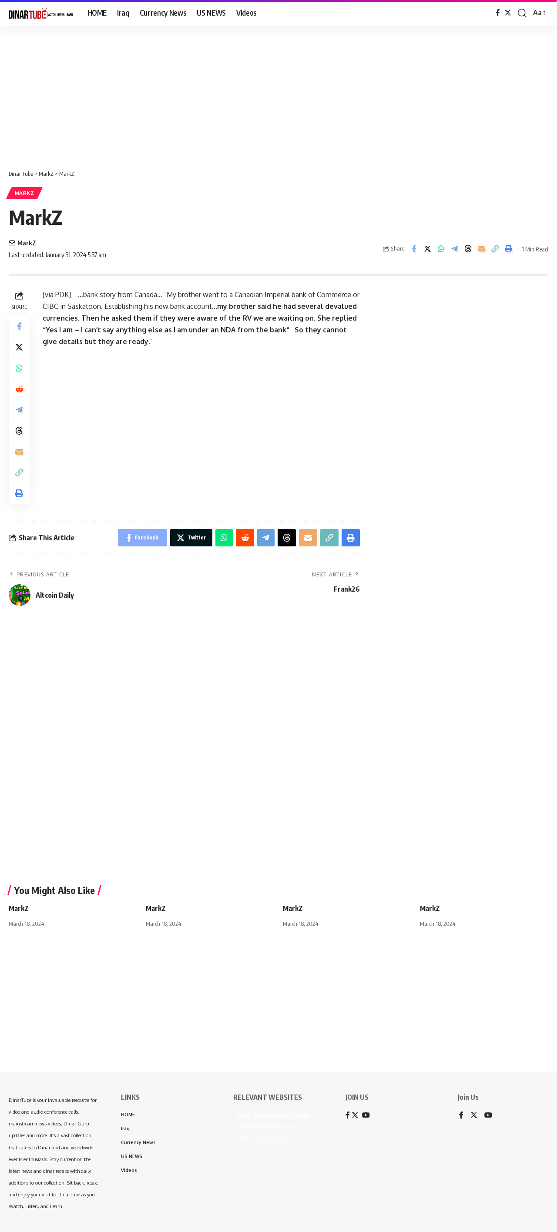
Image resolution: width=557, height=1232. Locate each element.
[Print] (508, 249)
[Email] (481, 249)
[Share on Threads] (468, 249)
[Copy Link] (495, 249)
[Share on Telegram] (454, 249)
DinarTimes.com (260, 1138)
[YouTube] (488, 1115)
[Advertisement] (270, 93)
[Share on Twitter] (427, 249)
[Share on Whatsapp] (441, 249)
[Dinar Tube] (41, 13)
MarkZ (24, 193)
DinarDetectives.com (267, 1126)
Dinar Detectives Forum (271, 1115)
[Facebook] (497, 13)
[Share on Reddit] (19, 388)
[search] (522, 13)
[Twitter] (507, 13)
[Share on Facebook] (414, 249)
